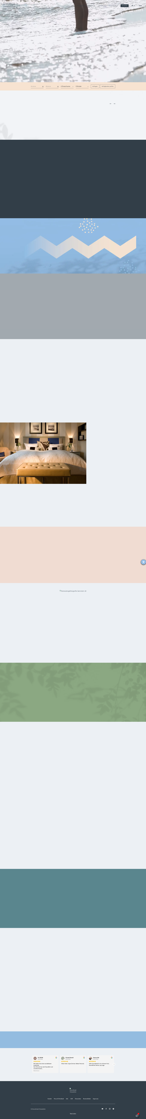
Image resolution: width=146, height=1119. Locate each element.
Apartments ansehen (44, 567)
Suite (95, 476)
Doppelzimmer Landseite (101, 437)
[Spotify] (113, 1108)
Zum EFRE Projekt (88, 798)
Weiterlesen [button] (64, 1070)
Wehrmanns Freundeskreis (57, 987)
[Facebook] (106, 1108)
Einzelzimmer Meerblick (101, 487)
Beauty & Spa (56, 48)
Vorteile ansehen (37, 265)
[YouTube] (102, 1108)
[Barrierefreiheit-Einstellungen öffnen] (143, 562)
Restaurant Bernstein (41, 604)
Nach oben (73, 1113)
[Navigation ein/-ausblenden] (140, 5)
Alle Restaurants (42, 652)
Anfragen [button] (95, 86)
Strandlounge (42, 643)
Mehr (93, 451)
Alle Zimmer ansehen (102, 498)
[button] (133, 6)
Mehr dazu (37, 209)
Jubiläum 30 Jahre (43, 54)
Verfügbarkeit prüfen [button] (108, 86)
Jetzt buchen (41, 48)
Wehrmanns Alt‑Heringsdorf (44, 632)
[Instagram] (109, 1108)
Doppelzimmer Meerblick (101, 464)
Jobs (44, 987)
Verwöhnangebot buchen (45, 705)
